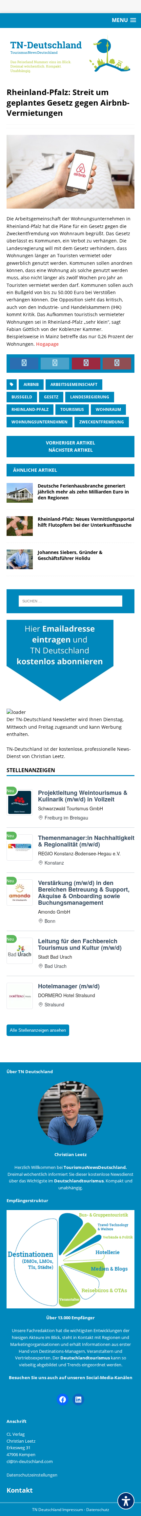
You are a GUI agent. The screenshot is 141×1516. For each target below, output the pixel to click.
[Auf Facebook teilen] (24, 363)
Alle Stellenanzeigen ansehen (38, 1030)
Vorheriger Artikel (70, 443)
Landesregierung (89, 397)
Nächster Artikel (71, 450)
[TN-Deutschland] (70, 54)
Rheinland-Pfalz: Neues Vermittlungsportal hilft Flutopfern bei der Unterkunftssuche (86, 522)
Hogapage (47, 344)
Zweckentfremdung (101, 422)
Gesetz (51, 397)
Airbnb (31, 384)
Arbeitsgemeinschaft (73, 384)
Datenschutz (97, 1509)
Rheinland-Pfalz (30, 409)
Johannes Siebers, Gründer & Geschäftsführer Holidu (70, 555)
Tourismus (72, 409)
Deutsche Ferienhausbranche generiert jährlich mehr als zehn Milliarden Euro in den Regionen (83, 492)
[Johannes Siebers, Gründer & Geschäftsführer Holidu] (20, 565)
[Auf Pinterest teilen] (86, 363)
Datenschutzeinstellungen (32, 1475)
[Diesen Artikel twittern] (55, 363)
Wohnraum (108, 409)
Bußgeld (21, 397)
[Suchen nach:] (70, 601)
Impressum (73, 1509)
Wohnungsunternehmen (39, 422)
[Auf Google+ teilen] (117, 363)
